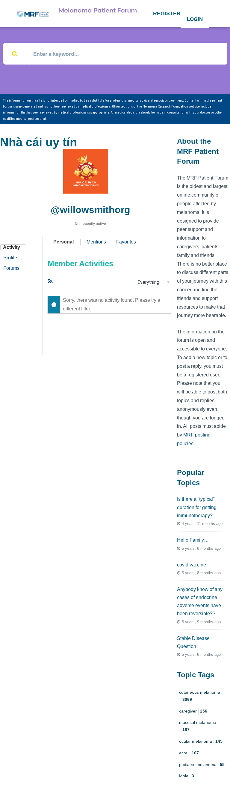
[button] (167, 13)
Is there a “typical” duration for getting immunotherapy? (197, 507)
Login (195, 19)
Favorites (126, 241)
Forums (11, 268)
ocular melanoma (201, 741)
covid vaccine (191, 564)
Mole (186, 775)
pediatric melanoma (202, 764)
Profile (10, 257)
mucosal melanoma (197, 726)
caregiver (193, 711)
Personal (63, 241)
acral (189, 752)
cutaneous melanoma (199, 696)
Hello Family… (193, 540)
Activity (11, 247)
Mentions (96, 241)
